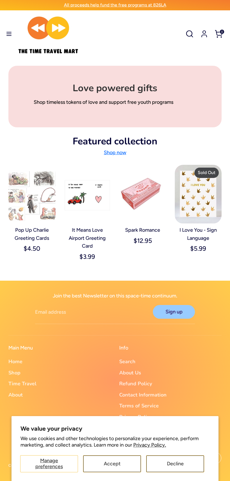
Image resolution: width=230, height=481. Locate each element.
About (15, 394)
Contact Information (143, 394)
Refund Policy (135, 383)
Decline (175, 464)
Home (15, 361)
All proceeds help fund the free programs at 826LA (115, 5)
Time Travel (22, 383)
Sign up (174, 312)
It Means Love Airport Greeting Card (87, 238)
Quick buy (32, 214)
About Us (130, 372)
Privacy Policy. (149, 445)
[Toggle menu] (9, 33)
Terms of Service (139, 405)
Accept (112, 464)
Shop (14, 372)
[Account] (204, 32)
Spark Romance (142, 230)
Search (127, 361)
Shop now (115, 152)
